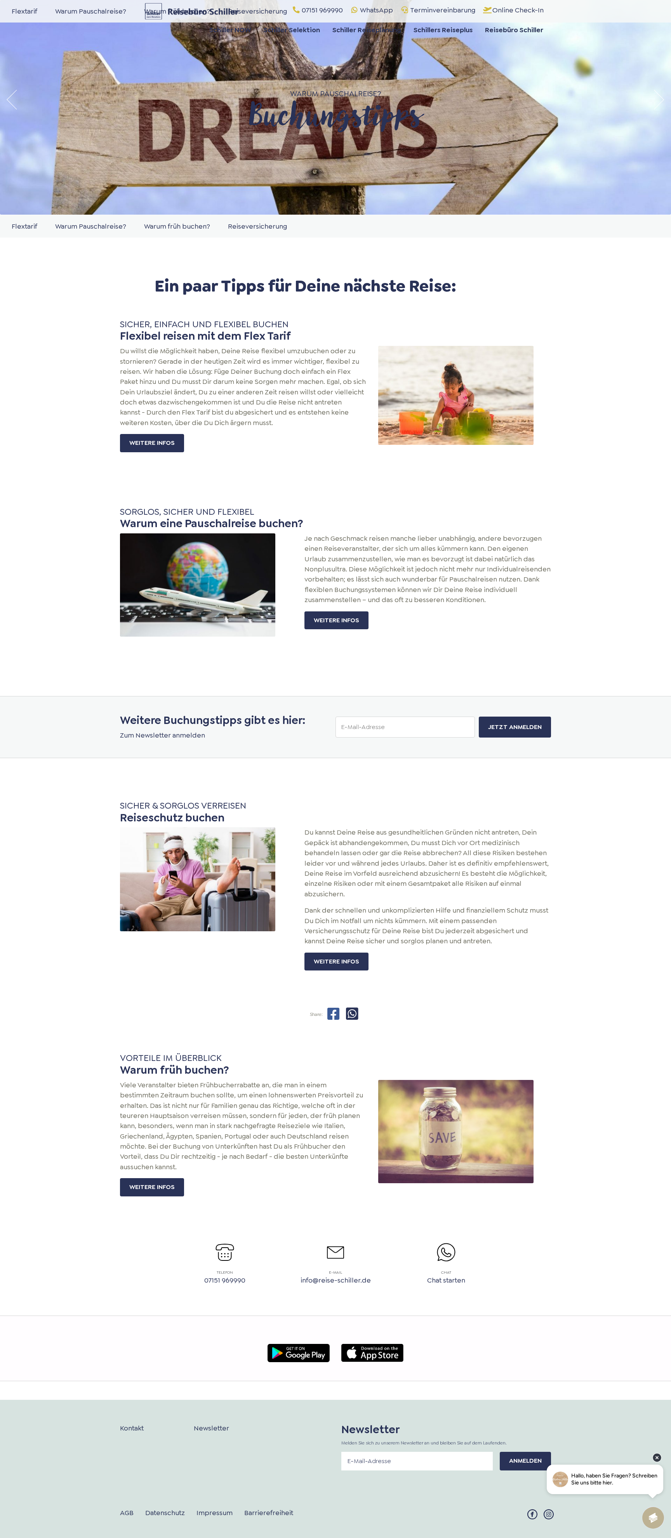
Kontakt (132, 1428)
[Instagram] (549, 1513)
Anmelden (525, 1460)
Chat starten (446, 1280)
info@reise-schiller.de (336, 1280)
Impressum (214, 1512)
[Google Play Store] (299, 1351)
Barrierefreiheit (268, 1512)
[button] (14, 100)
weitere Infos (152, 443)
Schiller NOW (230, 30)
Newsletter (211, 1428)
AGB (127, 1512)
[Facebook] (532, 1513)
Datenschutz (165, 1512)
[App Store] (372, 1351)
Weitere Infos (336, 961)
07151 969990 (224, 1280)
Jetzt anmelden (515, 727)
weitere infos (152, 1187)
